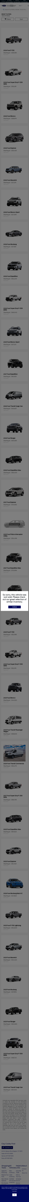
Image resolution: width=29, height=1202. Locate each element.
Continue (14, 607)
